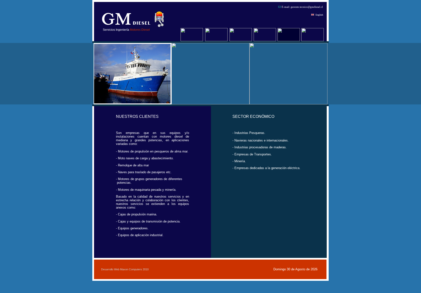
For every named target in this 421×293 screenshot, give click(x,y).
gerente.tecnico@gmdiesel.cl (307, 6)
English (319, 14)
